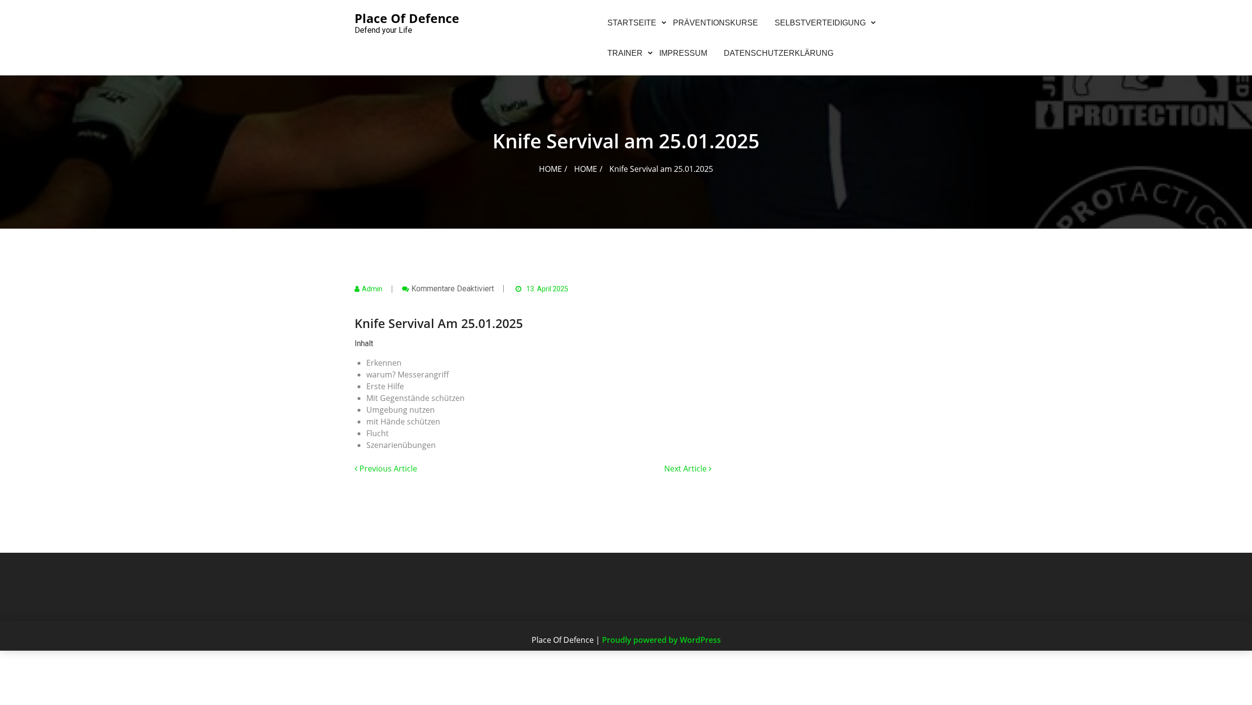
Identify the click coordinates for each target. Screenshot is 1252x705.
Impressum (683, 53)
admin (372, 289)
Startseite (631, 23)
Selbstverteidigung (820, 23)
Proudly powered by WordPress (661, 639)
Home (550, 169)
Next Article (686, 468)
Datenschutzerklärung (778, 53)
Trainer (625, 53)
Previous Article (387, 468)
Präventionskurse (715, 23)
